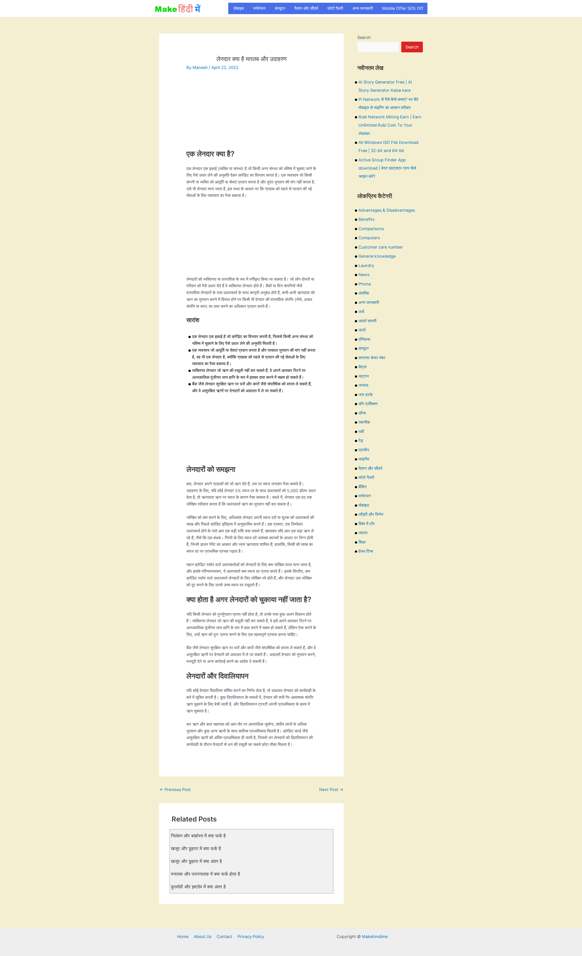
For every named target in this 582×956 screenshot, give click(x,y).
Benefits (366, 219)
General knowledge (377, 256)
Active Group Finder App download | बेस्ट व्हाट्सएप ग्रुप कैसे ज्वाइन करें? (387, 168)
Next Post (331, 789)
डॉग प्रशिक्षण (368, 403)
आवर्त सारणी (367, 320)
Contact (224, 936)
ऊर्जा (362, 330)
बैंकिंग (362, 486)
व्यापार (363, 532)
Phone (365, 284)
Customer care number (381, 247)
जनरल (363, 385)
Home (182, 936)
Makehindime (375, 936)
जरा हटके (366, 394)
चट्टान (364, 376)
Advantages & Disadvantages (387, 210)
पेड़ (361, 440)
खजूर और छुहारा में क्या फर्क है (196, 848)
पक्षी (361, 431)
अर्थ (361, 311)
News (364, 274)
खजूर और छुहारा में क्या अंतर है (196, 861)
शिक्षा (362, 542)
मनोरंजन (259, 8)
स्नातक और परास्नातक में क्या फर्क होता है (205, 874)
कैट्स (362, 366)
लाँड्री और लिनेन (371, 514)
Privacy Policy (251, 936)
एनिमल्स (364, 339)
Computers (369, 237)
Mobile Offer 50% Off (402, 8)
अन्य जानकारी (362, 8)
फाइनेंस (364, 459)
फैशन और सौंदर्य (306, 8)
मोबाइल (238, 8)
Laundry (366, 265)
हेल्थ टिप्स (366, 551)
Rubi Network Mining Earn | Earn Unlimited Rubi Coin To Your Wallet (390, 125)
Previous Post (175, 789)
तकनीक (364, 422)
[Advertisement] (251, 110)
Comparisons (371, 228)
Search (364, 37)
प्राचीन (364, 449)
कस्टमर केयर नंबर (372, 357)
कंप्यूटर (280, 8)
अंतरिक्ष (364, 293)
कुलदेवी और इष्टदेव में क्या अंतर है (198, 887)
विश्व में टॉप (367, 523)
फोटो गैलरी (335, 8)
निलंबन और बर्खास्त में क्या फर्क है (198, 836)
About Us (202, 936)
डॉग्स (362, 413)
